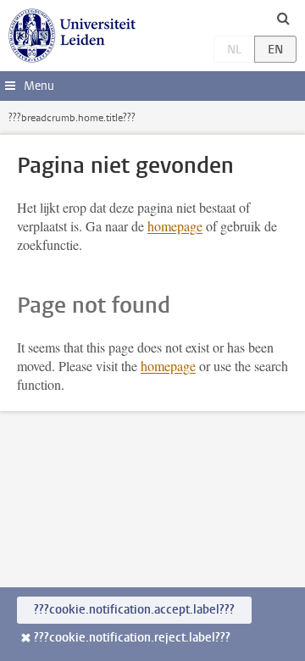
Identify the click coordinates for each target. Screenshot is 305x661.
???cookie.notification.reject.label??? (132, 638)
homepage (174, 226)
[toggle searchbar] (283, 17)
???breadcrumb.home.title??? (72, 118)
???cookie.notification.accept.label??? (134, 610)
